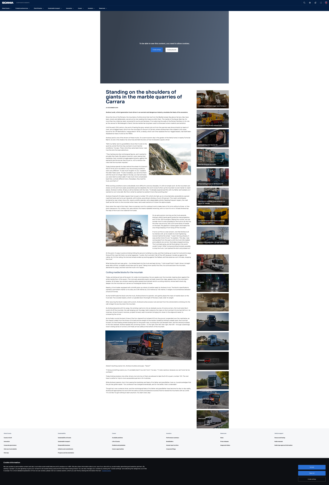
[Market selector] (310, 2)
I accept (312, 467)
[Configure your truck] (315, 2)
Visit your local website (10, 449)
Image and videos (225, 445)
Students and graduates (118, 445)
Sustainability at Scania (64, 437)
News (221, 437)
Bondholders (169, 441)
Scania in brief (8, 437)
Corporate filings (171, 449)
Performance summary (172, 437)
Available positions (117, 437)
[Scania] (7, 3)
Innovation (7, 441)
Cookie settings (312, 479)
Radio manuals (279, 441)
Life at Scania (116, 441)
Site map (6, 453)
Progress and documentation (66, 453)
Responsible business (64, 445)
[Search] (304, 2)
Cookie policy (106, 471)
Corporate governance (10, 445)
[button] (321, 2)
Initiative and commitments (65, 449)
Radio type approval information (283, 445)
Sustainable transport (64, 441)
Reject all (311, 473)
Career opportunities (118, 449)
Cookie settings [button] (157, 49)
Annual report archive (172, 445)
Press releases (224, 441)
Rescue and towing (280, 437)
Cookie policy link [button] (171, 50)
